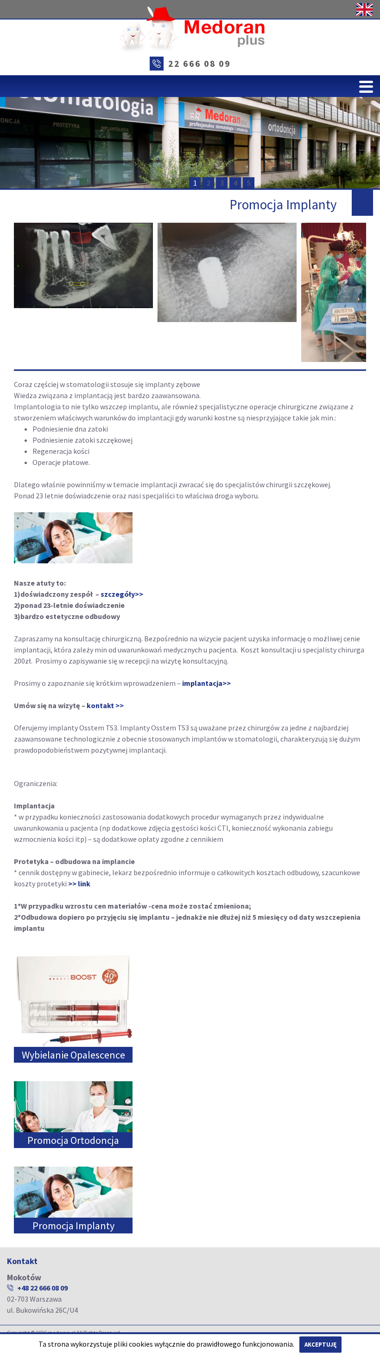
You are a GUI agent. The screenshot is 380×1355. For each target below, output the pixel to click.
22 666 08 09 (199, 63)
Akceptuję (320, 1345)
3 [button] (222, 182)
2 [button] (208, 182)
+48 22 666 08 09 (42, 1287)
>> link (79, 883)
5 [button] (249, 182)
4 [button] (235, 182)
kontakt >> (105, 705)
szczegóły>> (122, 594)
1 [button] (195, 182)
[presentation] (25, 292)
